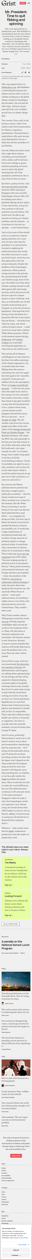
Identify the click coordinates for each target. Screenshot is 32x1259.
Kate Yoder (5, 1125)
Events (4, 1218)
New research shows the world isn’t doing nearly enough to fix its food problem (16, 1106)
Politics (22, 953)
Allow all (16, 1250)
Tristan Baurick (6, 1032)
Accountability (6, 1175)
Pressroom (5, 1204)
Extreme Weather (7, 1178)
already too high (9, 420)
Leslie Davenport (10, 1085)
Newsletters (5, 1216)
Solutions (4, 1173)
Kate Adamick (14, 953)
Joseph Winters (6, 1049)
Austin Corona (9, 1003)
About (3, 1192)
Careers (4, 1199)
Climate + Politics (25, 68)
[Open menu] (28, 3)
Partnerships (5, 1202)
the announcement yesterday (15, 187)
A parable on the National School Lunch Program (16, 945)
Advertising (5, 1223)
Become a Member (7, 1221)
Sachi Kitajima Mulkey (8, 1097)
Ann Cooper (5, 953)
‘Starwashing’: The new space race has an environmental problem (15, 1120)
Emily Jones (5, 1015)
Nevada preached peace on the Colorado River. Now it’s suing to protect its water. (15, 996)
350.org (5, 621)
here (9, 106)
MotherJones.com (9, 87)
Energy (4, 1168)
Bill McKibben (6, 59)
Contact (4, 1197)
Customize (15, 1255)
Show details (22, 1244)
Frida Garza (5, 1111)
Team (3, 1194)
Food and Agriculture (8, 1180)
